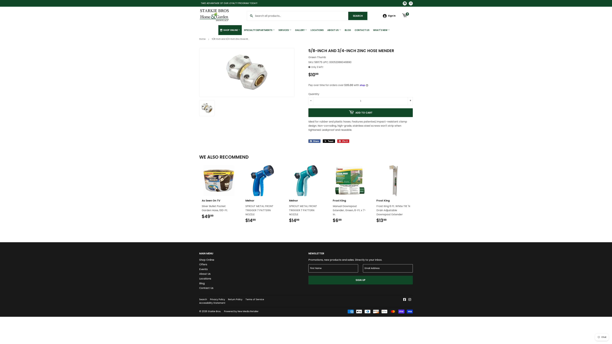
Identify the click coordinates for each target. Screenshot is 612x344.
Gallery (300, 30)
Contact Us (362, 30)
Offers (203, 264)
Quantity (313, 94)
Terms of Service (254, 299)
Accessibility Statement (212, 303)
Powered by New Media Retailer (241, 311)
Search (360, 16)
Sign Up (360, 280)
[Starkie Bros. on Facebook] (404, 300)
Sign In (392, 15)
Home (202, 38)
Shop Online (230, 30)
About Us (333, 30)
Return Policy (235, 299)
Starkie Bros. (214, 311)
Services (283, 30)
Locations (317, 30)
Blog (348, 30)
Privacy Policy (217, 299)
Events (203, 269)
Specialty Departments (258, 30)
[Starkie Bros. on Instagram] (409, 300)
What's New (380, 30)
